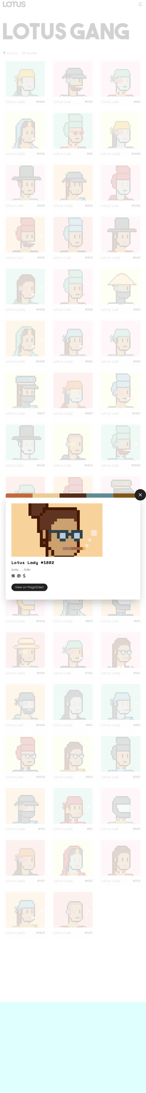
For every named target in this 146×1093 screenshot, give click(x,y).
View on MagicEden (29, 587)
